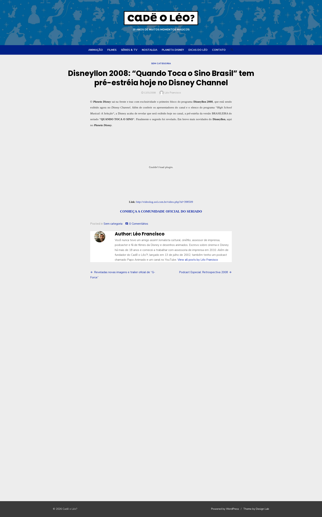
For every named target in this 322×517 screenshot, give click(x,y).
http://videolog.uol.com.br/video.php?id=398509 (164, 201)
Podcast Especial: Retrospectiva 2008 (203, 272)
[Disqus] (161, 339)
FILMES (111, 50)
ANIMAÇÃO (95, 50)
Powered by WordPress (225, 509)
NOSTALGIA (149, 50)
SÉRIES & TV (129, 50)
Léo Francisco (173, 92)
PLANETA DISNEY (173, 50)
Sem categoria (161, 63)
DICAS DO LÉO (198, 50)
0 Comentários (138, 224)
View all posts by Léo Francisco (198, 260)
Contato (219, 50)
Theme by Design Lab (256, 509)
